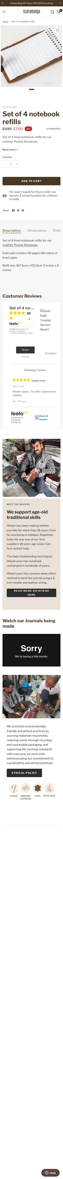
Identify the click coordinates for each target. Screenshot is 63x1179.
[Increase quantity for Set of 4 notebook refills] (16, 163)
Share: (6, 210)
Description (12, 231)
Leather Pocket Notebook (20, 141)
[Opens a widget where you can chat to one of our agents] (50, 1173)
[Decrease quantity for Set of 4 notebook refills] (5, 163)
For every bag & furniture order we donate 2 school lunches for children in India (33, 195)
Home (5, 21)
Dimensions (37, 231)
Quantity (7, 157)
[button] (31, 593)
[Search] (52, 11)
